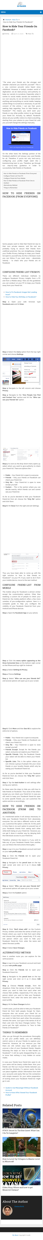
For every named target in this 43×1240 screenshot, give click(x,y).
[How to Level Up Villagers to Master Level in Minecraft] (21, 1147)
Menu (3, 12)
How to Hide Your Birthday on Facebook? (21, 297)
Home (7, 20)
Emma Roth (19, 1206)
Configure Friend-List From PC (13, 176)
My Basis (15, 1235)
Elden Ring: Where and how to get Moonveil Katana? (17, 1188)
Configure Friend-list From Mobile (14, 178)
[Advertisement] (21, 59)
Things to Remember (10, 187)
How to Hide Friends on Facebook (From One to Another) (19, 182)
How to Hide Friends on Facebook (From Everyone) (20, 173)
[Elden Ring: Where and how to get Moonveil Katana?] (21, 1175)
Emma (6, 34)
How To (15, 20)
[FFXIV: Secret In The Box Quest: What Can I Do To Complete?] (21, 1118)
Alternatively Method (10, 185)
